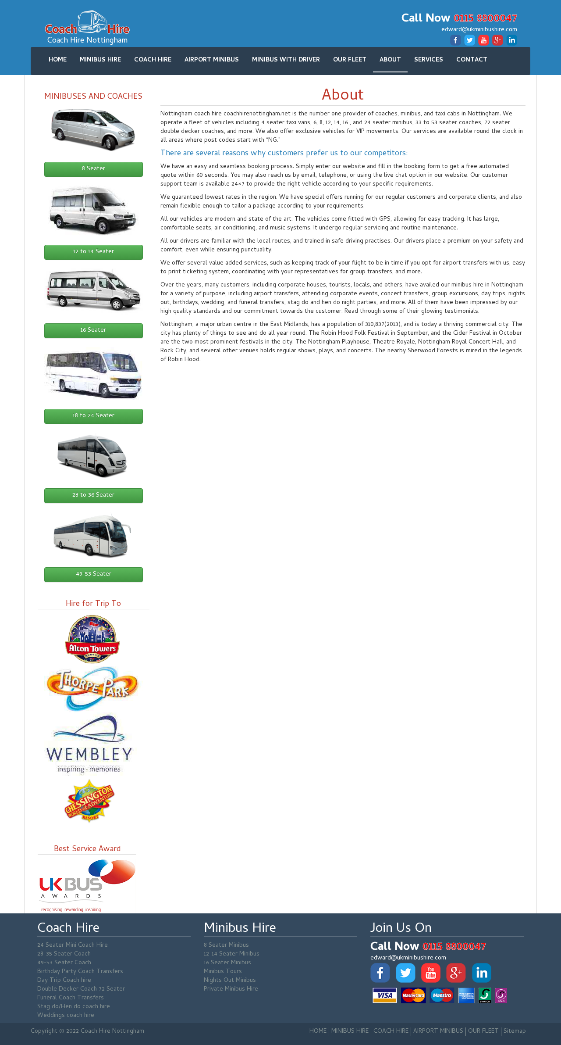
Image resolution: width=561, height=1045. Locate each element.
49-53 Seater (93, 574)
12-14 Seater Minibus (231, 954)
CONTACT (471, 60)
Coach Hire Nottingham (87, 41)
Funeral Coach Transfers (70, 998)
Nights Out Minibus (230, 981)
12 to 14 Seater (93, 252)
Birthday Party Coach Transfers (80, 972)
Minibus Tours (223, 972)
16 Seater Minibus (227, 963)
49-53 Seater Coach (64, 963)
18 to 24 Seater (93, 416)
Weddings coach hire (65, 1016)
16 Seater (93, 331)
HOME (58, 60)
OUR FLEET (349, 60)
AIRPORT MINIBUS (212, 60)
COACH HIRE (152, 60)
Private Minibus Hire (231, 989)
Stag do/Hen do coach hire (73, 1007)
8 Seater (93, 169)
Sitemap (515, 1032)
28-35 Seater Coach (64, 954)
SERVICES (428, 60)
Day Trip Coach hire (64, 981)
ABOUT (390, 60)
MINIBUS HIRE (100, 60)
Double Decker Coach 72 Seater (81, 989)
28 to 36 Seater (93, 495)
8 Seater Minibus (226, 946)
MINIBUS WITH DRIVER (286, 60)
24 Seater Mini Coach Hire (72, 946)
